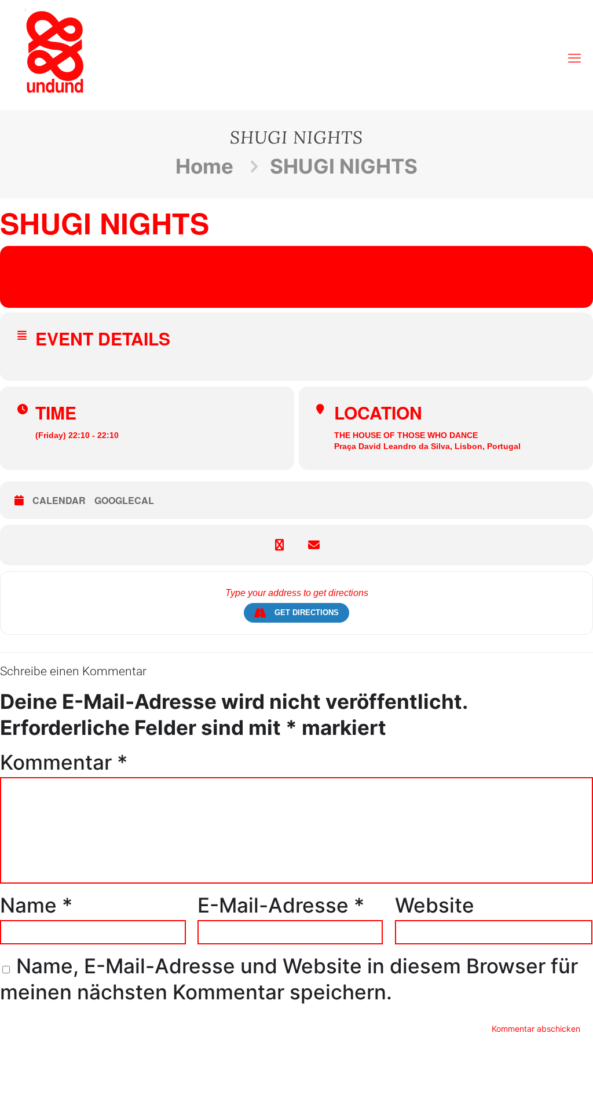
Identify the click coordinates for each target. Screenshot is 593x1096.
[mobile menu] (574, 52)
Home (204, 166)
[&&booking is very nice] (55, 52)
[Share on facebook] (279, 545)
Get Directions (306, 612)
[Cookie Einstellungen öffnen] (25, 1077)
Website (434, 905)
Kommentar (63, 762)
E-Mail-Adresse (280, 905)
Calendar (59, 500)
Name (36, 905)
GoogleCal (124, 500)
